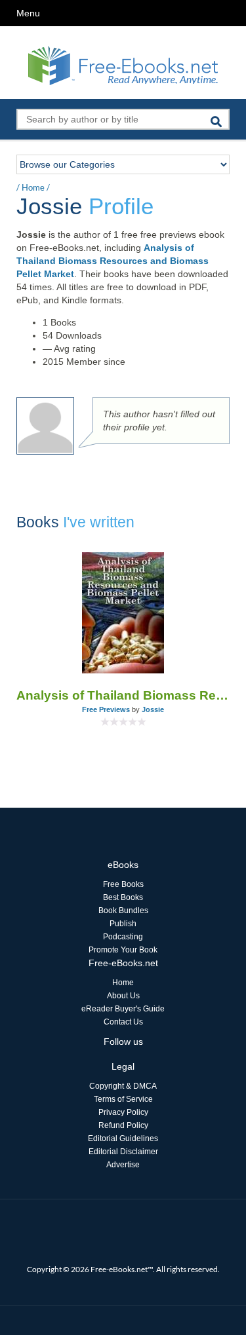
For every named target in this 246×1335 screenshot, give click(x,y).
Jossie (153, 709)
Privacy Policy (123, 1112)
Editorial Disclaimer (123, 1151)
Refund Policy (123, 1125)
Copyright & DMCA (123, 1086)
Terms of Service (123, 1099)
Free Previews (106, 709)
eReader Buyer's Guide (123, 1008)
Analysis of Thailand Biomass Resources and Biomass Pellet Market (112, 260)
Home (33, 187)
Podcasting (123, 936)
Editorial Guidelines (123, 1138)
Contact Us (123, 1021)
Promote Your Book (123, 949)
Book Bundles (123, 910)
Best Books (123, 897)
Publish (123, 923)
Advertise (123, 1164)
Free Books (123, 884)
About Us (123, 995)
